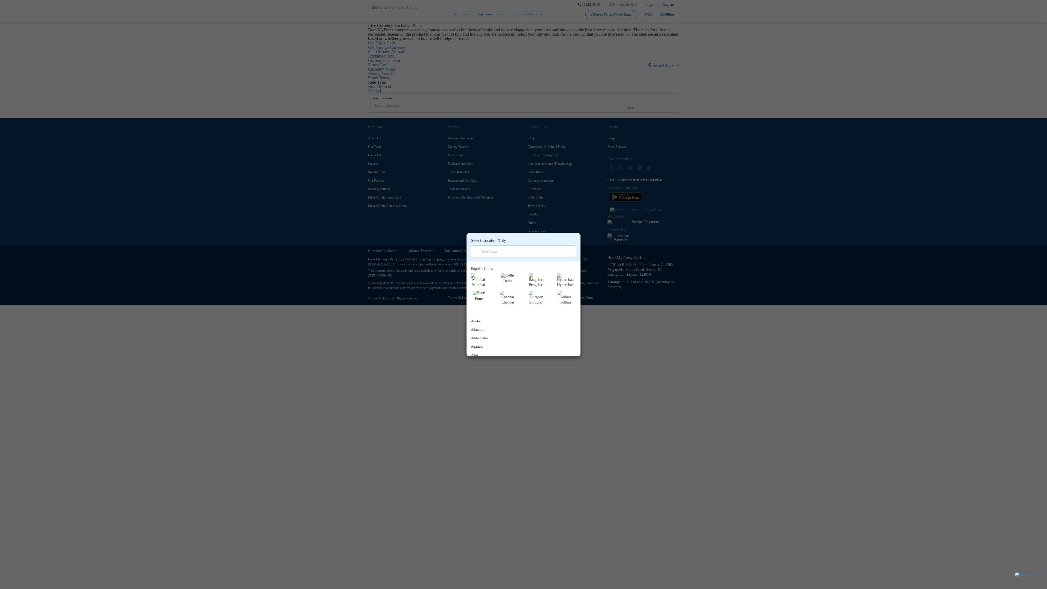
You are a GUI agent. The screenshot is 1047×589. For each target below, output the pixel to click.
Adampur (478, 329)
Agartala (477, 346)
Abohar (476, 321)
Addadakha (479, 338)
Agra (474, 355)
